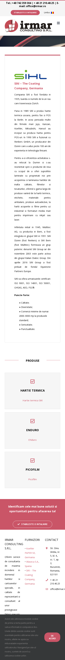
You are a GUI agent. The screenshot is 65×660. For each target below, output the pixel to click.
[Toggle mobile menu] (58, 23)
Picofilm (32, 479)
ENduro (32, 439)
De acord (52, 637)
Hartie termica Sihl (32, 400)
